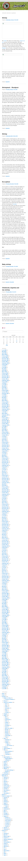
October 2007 (5, 631)
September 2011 (5, 563)
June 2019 (4, 438)
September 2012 (5, 546)
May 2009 (4, 603)
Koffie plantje (6, 785)
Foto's (3, 695)
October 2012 (5, 544)
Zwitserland (6, 829)
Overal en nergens (6, 796)
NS (4, 852)
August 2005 (4, 668)
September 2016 (5, 482)
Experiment (7, 719)
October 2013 (5, 527)
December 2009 (5, 593)
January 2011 (5, 574)
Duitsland (6, 801)
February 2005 (5, 677)
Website (5, 768)
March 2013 (4, 537)
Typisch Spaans (7, 748)
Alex (6, 705)
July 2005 (4, 670)
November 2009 (5, 595)
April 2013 (4, 536)
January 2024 (5, 392)
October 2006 (5, 648)
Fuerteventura (8, 819)
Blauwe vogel (6, 836)
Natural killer (6, 850)
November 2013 (5, 525)
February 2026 (5, 356)
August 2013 (4, 530)
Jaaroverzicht (5, 774)
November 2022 (5, 406)
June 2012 (4, 550)
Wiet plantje (6, 793)
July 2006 (4, 652)
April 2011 (4, 570)
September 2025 (5, 363)
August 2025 (4, 364)
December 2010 (5, 576)
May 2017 (4, 471)
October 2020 (5, 423)
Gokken (6, 722)
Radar (5, 853)
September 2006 (5, 649)
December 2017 (5, 461)
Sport (5, 738)
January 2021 (5, 419)
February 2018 (5, 458)
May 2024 (4, 386)
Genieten (4, 696)
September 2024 (5, 380)
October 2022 (5, 407)
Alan (6, 703)
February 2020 (5, 432)
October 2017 (5, 464)
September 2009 (5, 598)
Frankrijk (5, 807)
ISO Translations (8, 751)
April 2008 (4, 622)
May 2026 (4, 351)
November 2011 (5, 560)
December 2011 (5, 559)
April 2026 (4, 353)
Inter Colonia (9, 745)
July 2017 (4, 468)
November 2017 (5, 462)
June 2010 (4, 585)
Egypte (5, 803)
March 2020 (4, 430)
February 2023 (5, 402)
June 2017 (4, 469)
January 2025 (5, 374)
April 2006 (4, 657)
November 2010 (5, 577)
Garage (5, 843)
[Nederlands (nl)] (4, 327)
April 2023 (4, 399)
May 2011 (4, 569)
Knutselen (7, 725)
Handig (5, 764)
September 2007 (5, 632)
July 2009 (4, 600)
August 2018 (4, 451)
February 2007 (5, 642)
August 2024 (4, 381)
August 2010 (4, 582)
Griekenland (6, 809)
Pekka (6, 711)
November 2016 (5, 479)
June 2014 (4, 515)
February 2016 (5, 487)
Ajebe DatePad (7, 757)
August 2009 (4, 599)
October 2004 (5, 682)
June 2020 (4, 426)
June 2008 (4, 619)
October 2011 (5, 561)
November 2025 (5, 360)
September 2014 (5, 511)
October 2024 (5, 379)
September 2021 (5, 415)
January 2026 (5, 357)
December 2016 (5, 478)
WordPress (6, 773)
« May (7, 345)
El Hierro (7, 817)
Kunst (6, 726)
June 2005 (4, 671)
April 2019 (4, 439)
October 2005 (5, 665)
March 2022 (4, 413)
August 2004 (4, 685)
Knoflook (5, 784)
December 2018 (5, 445)
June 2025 (4, 367)
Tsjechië (5, 827)
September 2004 (5, 684)
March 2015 (4, 502)
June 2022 (4, 412)
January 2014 (5, 523)
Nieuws (3, 794)
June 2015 (4, 498)
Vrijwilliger (7, 754)
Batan (8, 744)
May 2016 (4, 484)
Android (5, 761)
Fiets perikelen (7, 842)
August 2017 (4, 466)
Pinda (5, 791)
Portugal (5, 813)
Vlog (6, 737)
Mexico (5, 811)
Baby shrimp (6, 264)
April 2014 (4, 518)
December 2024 (5, 376)
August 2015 (4, 495)
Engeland (6, 804)
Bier (6, 716)
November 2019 (5, 433)
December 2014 (5, 507)
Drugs (6, 718)
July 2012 (4, 548)
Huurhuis (6, 845)
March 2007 (4, 641)
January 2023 (5, 403)
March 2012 (4, 554)
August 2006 (4, 651)
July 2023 (4, 394)
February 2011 (5, 573)
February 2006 (5, 659)
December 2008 (5, 610)
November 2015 (5, 491)
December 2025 (5, 358)
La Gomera (7, 821)
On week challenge (9, 770)
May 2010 (4, 586)
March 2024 (4, 389)
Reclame (7, 771)
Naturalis (7, 752)
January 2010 (5, 592)
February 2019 (5, 442)
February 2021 (5, 417)
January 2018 (5, 459)
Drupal (5, 762)
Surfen (6, 741)
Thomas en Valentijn (9, 699)
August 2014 (4, 512)
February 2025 (5, 373)
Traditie (5, 747)
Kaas (5, 849)
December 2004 (5, 680)
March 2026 (4, 354)
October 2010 (5, 579)
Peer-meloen (6, 790)
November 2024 (5, 377)
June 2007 (4, 636)
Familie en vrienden (8, 702)
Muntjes (6, 729)
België (5, 798)
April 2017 (4, 472)
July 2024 (4, 383)
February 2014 (5, 521)
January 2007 (5, 644)
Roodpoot (4, 48)
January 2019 (5, 443)
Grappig (5, 713)
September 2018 (5, 449)
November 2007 (5, 629)
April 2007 (4, 639)
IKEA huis (6, 846)
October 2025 (5, 361)
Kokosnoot (6, 787)
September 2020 (5, 425)
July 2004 (4, 687)
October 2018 (5, 448)
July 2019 (4, 436)
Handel (6, 724)
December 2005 (5, 662)
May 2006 (4, 655)
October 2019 (5, 435)
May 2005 (4, 672)
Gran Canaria (8, 820)
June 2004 (4, 688)
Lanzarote (7, 824)
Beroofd (5, 834)
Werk (5, 749)
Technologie (7, 735)
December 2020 (5, 420)
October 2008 (5, 613)
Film (6, 721)
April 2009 (4, 605)
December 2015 (5, 489)
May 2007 (4, 638)
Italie (5, 810)
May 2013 (4, 534)
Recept (6, 732)
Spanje (5, 816)
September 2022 (5, 409)
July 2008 (4, 618)
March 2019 (4, 440)
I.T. (2, 755)
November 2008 (5, 612)
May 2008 (4, 621)
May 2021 (4, 416)
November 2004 (5, 681)
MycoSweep (6, 767)
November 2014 (5, 508)
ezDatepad (7, 760)
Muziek (6, 731)
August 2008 (4, 616)
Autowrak (6, 833)
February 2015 (5, 504)
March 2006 (4, 658)
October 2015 (5, 492)
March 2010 (4, 589)
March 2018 (4, 456)
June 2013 (4, 533)
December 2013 (5, 524)
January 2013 (5, 540)
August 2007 (4, 634)
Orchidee (5, 788)
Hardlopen (7, 739)
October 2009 (5, 596)
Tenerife (6, 826)
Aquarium (8, 81)
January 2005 (5, 678)
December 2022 (5, 404)
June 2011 (4, 567)
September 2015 (5, 494)
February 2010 (5, 590)
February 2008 (5, 625)
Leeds (6, 806)
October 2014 (5, 510)
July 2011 (4, 566)
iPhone (5, 765)
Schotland (6, 814)
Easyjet (5, 840)
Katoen (5, 783)
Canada (5, 800)
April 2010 (4, 587)
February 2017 (5, 475)
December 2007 (5, 628)
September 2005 (5, 667)
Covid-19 (5, 837)
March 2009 (4, 606)
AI (4, 832)
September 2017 (5, 465)
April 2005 (4, 674)
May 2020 (4, 428)
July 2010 (4, 583)
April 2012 (4, 553)
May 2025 (4, 368)
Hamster (5, 781)
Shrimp (4, 18)
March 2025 (4, 371)
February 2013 (5, 538)
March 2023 (4, 400)
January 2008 (5, 626)
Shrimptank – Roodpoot (10, 87)
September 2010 (5, 580)
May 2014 (4, 517)
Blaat (3, 693)
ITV (4, 847)
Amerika (5, 797)
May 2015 (4, 500)
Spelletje (7, 734)
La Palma (7, 823)
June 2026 (4, 350)
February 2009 (5, 608)
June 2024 (4, 384)
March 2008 (4, 623)
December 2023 (5, 393)
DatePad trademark (8, 839)
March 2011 (4, 572)
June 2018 (4, 453)
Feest (6, 706)
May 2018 (4, 455)
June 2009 (4, 602)
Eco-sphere (6, 182)
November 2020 (5, 422)
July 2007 (4, 635)
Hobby (5, 715)
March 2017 (4, 474)
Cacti (5, 780)
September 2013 (5, 528)
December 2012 (5, 541)
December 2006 (5, 645)
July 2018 (4, 452)
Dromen (5, 700)
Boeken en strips (7, 698)
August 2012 (4, 547)
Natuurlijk (12, 282)
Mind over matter (8, 728)
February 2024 (5, 390)
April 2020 (4, 429)
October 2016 (5, 481)
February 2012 (5, 556)
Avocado (5, 778)
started (5, 40)
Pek (6, 709)
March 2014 (4, 520)
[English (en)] (2, 327)
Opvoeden (12, 323)
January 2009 (5, 609)
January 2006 (5, 661)
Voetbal (6, 742)
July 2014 (4, 514)
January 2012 (5, 557)
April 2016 (4, 485)
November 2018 (5, 446)
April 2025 (4, 370)
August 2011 (4, 564)
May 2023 (4, 397)
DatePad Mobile (8, 758)
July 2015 (4, 497)
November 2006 (5, 646)
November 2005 (5, 664)
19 (16, 341)
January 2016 (5, 488)
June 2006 (4, 654)
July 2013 (4, 531)
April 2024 (4, 387)
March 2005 (4, 675)
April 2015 (4, 501)
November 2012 (5, 543)
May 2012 (4, 551)
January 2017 (5, 476)
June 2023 (4, 396)
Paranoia (4, 830)
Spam (5, 855)
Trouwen (7, 712)
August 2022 (4, 410)
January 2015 (5, 505)
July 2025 (4, 366)
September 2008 (5, 615)
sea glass (15, 204)
